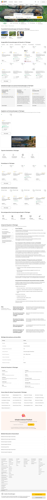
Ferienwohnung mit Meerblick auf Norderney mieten (4, 473)
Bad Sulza (32, 387)
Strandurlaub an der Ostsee (4, 467)
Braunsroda (3, 378)
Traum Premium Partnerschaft (26, 462)
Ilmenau (33, 89)
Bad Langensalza (7, 375)
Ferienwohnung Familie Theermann (7, 122)
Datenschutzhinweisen (23, 497)
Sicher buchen (18, 462)
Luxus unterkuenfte (11, 474)
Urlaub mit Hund (3, 460)
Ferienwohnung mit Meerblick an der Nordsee (4, 475)
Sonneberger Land (37, 383)
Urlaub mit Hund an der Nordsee (4, 464)
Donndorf (15, 378)
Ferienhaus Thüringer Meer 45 (20, 92)
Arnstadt (28, 379)
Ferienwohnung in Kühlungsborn (3, 485)
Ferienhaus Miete (11, 462)
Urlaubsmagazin (18, 461)
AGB (39, 467)
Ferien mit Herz (41, 462)
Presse (39, 461)
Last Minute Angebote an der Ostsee (4, 480)
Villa (9, 465)
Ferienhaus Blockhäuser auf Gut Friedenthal (32, 198)
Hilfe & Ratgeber (26, 463)
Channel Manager (33, 460)
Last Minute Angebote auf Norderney (4, 482)
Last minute (10, 469)
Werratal (29, 383)
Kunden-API (32, 461)
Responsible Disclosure (41, 471)
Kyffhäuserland (4, 379)
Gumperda (33, 371)
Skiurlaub (10, 473)
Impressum (40, 470)
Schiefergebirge (19, 37)
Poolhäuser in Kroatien (4, 470)
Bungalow (10, 461)
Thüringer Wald (3, 37)
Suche (17, 460)
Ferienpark (10, 466)
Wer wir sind (40, 460)
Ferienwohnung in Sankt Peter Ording (4, 490)
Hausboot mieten (11, 460)
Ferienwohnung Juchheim (6, 199)
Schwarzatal (32, 383)
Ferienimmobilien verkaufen (41, 466)
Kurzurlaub (10, 470)
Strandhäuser (10, 477)
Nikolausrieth (8, 378)
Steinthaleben (12, 378)
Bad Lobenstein (19, 89)
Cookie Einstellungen (38, 497)
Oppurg (31, 371)
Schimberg (3, 371)
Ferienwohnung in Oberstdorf (3, 488)
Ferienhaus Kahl (35, 90)
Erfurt (26, 379)
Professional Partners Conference (33, 463)
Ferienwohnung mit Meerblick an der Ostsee (4, 478)
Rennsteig (26, 383)
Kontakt (17, 465)
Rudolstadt (37, 371)
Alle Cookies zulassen (38, 494)
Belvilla (39, 474)
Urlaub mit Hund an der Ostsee (4, 462)
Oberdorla (3, 375)
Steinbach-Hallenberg (5, 89)
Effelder (6, 371)
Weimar (26, 387)
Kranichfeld (29, 387)
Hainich (10, 37)
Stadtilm (31, 379)
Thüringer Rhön (4, 386)
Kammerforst (12, 375)
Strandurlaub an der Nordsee (3, 469)
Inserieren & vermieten (26, 460)
